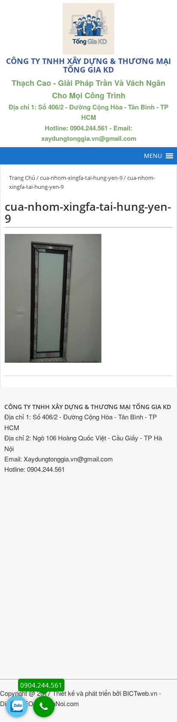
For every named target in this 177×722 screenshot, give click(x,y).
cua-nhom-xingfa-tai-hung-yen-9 (81, 178)
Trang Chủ (22, 178)
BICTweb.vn (140, 693)
